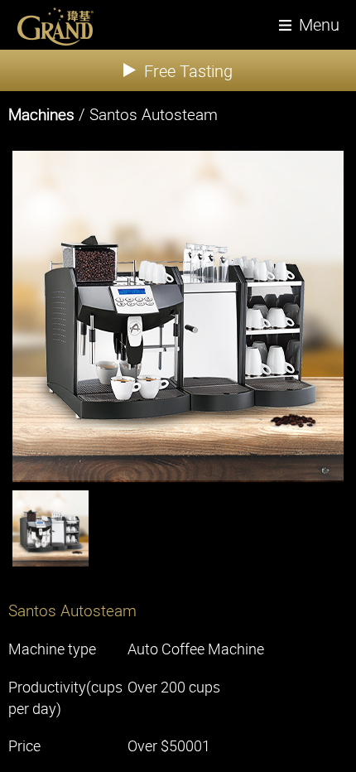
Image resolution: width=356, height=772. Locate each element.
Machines (41, 114)
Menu (319, 24)
